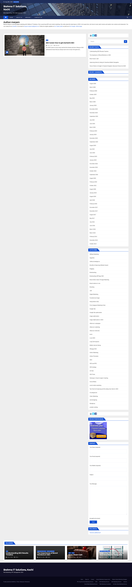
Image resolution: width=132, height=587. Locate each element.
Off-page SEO (93, 348)
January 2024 (93, 134)
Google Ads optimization (96, 312)
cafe (91, 290)
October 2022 (93, 171)
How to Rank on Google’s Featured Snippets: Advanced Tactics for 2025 (108, 66)
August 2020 (93, 189)
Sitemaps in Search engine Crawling (99, 378)
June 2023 (92, 152)
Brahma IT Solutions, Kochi (18, 569)
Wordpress (92, 403)
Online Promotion (94, 356)
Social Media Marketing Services (90, 584)
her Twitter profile (58, 26)
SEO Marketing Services (104, 581)
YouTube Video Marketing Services (120, 584)
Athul (16, 557)
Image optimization (94, 316)
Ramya (80, 557)
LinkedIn (14, 26)
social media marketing (95, 385)
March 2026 (93, 87)
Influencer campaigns (95, 323)
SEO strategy (93, 367)
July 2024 (92, 120)
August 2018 (93, 196)
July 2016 (92, 222)
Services (28, 17)
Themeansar (27, 581)
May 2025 (92, 98)
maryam (57, 45)
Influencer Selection (95, 330)
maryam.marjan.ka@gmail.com (31, 26)
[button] (127, 17)
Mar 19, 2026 (41, 557)
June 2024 (92, 123)
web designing (93, 399)
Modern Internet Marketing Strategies (119, 579)
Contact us (38, 17)
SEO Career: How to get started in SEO (60, 43)
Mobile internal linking (95, 345)
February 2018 (93, 203)
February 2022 (93, 181)
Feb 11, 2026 (104, 557)
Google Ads (92, 308)
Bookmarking (93, 272)
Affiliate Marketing (94, 254)
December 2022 (94, 163)
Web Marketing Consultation (105, 584)
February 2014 (93, 236)
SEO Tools (92, 374)
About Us (87, 579)
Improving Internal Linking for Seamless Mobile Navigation (104, 62)
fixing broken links (94, 301)
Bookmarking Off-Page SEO (97, 276)
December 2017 (94, 207)
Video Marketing (94, 396)
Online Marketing (94, 352)
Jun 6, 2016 (50, 45)
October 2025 (93, 94)
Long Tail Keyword (94, 341)
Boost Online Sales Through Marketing (99, 279)
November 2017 (94, 211)
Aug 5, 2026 (10, 557)
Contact (92, 579)
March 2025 (93, 101)
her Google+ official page (76, 26)
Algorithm (92, 257)
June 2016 (92, 225)
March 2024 (93, 127)
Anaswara (112, 557)
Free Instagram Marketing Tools (97, 305)
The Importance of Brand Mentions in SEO (100, 55)
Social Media (93, 381)
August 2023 (93, 145)
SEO (47, 40)
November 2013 (94, 240)
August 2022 (93, 178)
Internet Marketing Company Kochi (103, 579)
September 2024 (94, 116)
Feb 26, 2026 (73, 557)
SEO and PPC (93, 363)
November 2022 (94, 167)
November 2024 (94, 112)
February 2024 (93, 130)
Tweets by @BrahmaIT (95, 532)
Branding (92, 287)
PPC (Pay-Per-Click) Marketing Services (85, 581)
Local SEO (92, 338)
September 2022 (94, 174)
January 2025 (93, 105)
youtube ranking (94, 407)
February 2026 (93, 90)
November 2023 (94, 138)
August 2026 (93, 83)
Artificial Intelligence (95, 261)
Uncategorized (93, 392)
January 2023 (93, 160)
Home (11, 17)
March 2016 (93, 229)
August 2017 (93, 214)
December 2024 (94, 109)
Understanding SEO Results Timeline (99, 51)
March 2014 (93, 232)
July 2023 (92, 149)
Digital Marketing (94, 294)
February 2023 (93, 156)
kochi (91, 334)
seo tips (92, 370)
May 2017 (92, 218)
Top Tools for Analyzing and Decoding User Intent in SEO (104, 389)
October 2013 (93, 243)
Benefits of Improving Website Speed (99, 265)
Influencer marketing (95, 327)
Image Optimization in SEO (96, 319)
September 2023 (94, 141)
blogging (92, 268)
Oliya (48, 557)
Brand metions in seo (95, 283)
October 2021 (93, 185)
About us (19, 17)
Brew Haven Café (94, 58)
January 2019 (93, 192)
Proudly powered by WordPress (9, 581)
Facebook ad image (95, 298)
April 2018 (92, 200)
